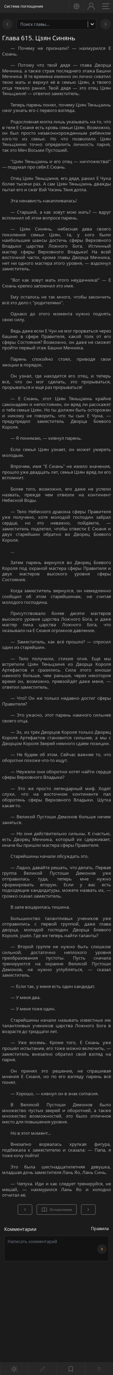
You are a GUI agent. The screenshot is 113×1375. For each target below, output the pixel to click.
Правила (100, 1228)
